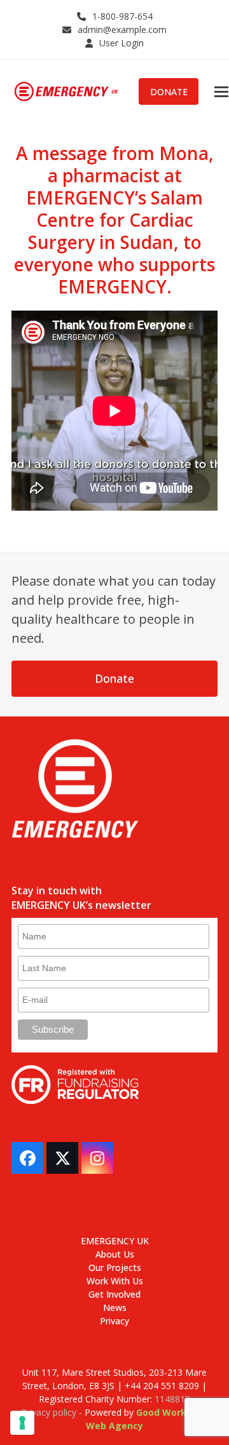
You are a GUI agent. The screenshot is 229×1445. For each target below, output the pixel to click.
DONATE (169, 92)
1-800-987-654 (122, 16)
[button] (221, 91)
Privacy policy (48, 1412)
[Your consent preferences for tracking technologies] (22, 1423)
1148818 (172, 1399)
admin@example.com (122, 30)
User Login (121, 43)
